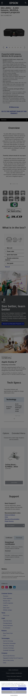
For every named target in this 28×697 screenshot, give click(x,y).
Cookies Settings (14, 695)
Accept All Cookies (14, 688)
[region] (14, 689)
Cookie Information (22, 685)
